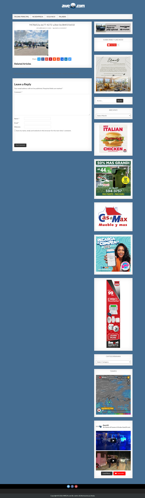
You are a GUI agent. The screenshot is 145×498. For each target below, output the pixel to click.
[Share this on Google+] (46, 59)
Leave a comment (60, 28)
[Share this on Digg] (62, 59)
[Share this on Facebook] (42, 59)
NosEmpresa (38, 17)
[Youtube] (76, 486)
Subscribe (120, 473)
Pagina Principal (21, 17)
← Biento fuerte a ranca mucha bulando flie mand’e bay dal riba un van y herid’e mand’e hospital (45, 74)
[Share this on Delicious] (69, 59)
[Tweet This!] (39, 59)
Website (17, 127)
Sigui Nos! (51, 17)
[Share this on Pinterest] (50, 59)
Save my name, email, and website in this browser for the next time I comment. (43, 131)
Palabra (62, 17)
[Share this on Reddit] (54, 59)
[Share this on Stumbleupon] (58, 59)
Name (16, 119)
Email (16, 123)
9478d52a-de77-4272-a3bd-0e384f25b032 (52, 24)
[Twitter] (68, 486)
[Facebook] (72, 486)
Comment (18, 92)
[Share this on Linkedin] (66, 59)
